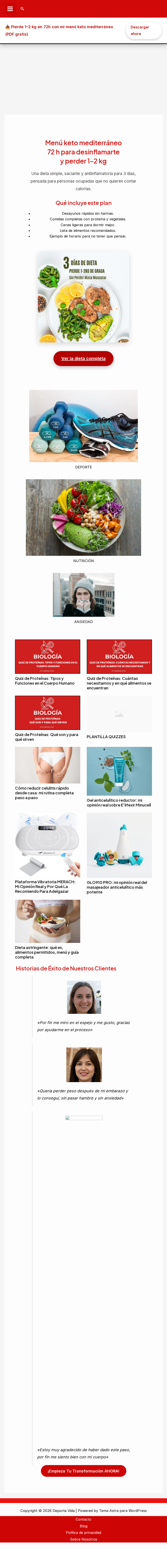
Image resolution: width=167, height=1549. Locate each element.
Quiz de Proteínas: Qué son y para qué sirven (46, 737)
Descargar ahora (140, 30)
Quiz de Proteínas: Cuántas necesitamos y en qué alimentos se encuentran (119, 683)
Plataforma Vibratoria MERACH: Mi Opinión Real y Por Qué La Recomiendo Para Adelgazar (45, 886)
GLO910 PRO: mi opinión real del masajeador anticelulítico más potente (117, 887)
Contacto (83, 1519)
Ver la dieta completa (83, 358)
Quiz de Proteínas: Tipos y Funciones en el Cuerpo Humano (45, 680)
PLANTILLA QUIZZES (106, 736)
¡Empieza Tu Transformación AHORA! (83, 1471)
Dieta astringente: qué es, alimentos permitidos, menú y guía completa (47, 952)
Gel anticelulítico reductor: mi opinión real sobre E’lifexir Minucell (119, 802)
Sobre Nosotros (83, 1539)
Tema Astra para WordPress (123, 1510)
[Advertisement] (83, 76)
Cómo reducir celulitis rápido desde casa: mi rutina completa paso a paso (44, 792)
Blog (83, 1526)
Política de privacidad (83, 1532)
